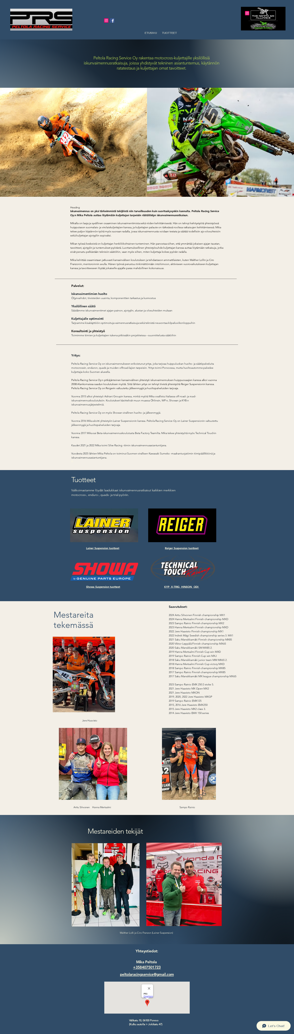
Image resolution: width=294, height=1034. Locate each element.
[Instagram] (106, 20)
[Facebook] (112, 20)
